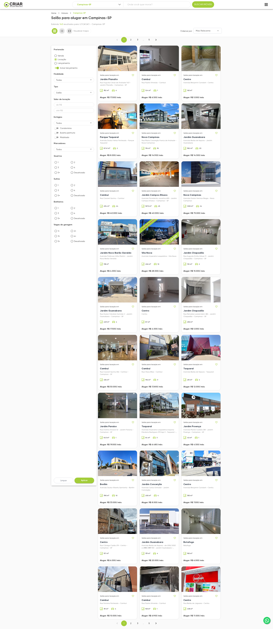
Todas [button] (59, 80)
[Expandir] (120, 5)
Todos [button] (59, 123)
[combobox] (99, 4)
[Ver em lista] (62, 31)
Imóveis (64, 13)
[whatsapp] (266, 620)
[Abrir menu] (266, 5)
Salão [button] (59, 93)
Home (53, 13)
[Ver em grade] (54, 31)
